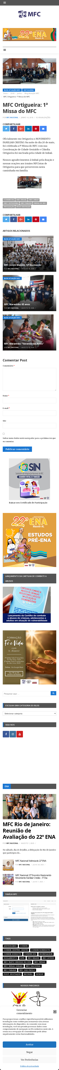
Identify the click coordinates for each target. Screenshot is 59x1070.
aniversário (10, 946)
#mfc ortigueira (11, 203)
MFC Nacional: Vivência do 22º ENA (30, 860)
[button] (55, 1011)
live (22, 958)
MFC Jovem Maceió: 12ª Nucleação (22, 264)
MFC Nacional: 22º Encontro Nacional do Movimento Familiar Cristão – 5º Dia (33, 876)
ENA (7, 786)
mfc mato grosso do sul (17, 962)
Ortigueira (29, 90)
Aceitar (29, 1044)
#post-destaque (23, 207)
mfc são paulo (27, 970)
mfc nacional (33, 966)
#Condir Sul (8, 200)
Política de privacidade (29, 1066)
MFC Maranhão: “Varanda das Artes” (24, 343)
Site (4, 421)
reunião (28, 974)
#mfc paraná (26, 203)
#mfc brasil (21, 200)
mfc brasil (33, 958)
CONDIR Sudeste (12, 954)
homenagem (46, 954)
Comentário (9, 366)
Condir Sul (30, 954)
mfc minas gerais (13, 966)
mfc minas (39, 962)
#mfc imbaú (34, 200)
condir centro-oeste (16, 950)
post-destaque (12, 974)
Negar (29, 1052)
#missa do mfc (39, 203)
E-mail (6, 408)
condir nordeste (40, 950)
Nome (6, 396)
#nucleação (8, 207)
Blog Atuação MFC (12, 90)
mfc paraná (10, 970)
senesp (39, 974)
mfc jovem (48, 958)
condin (24, 946)
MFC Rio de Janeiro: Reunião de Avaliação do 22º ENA (29, 830)
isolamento (10, 958)
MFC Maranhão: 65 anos (17, 304)
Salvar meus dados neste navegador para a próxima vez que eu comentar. (29, 440)
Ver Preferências (29, 1059)
